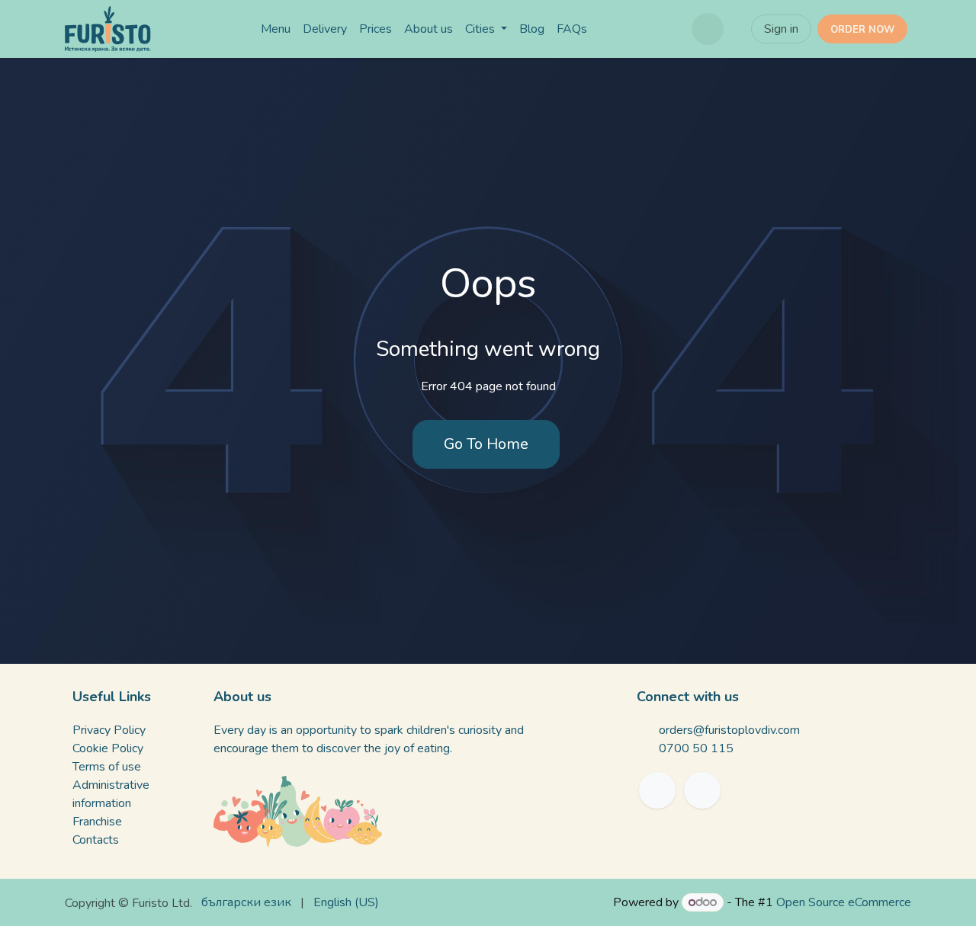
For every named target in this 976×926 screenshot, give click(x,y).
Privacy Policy (109, 730)
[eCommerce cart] (708, 29)
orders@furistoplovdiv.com (729, 730)
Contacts (95, 839)
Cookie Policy (107, 748)
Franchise (97, 821)
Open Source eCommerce (843, 902)
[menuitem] (276, 29)
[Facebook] (657, 790)
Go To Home (486, 444)
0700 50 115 (696, 748)
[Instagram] (702, 790)
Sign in (781, 29)
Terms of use (106, 766)
